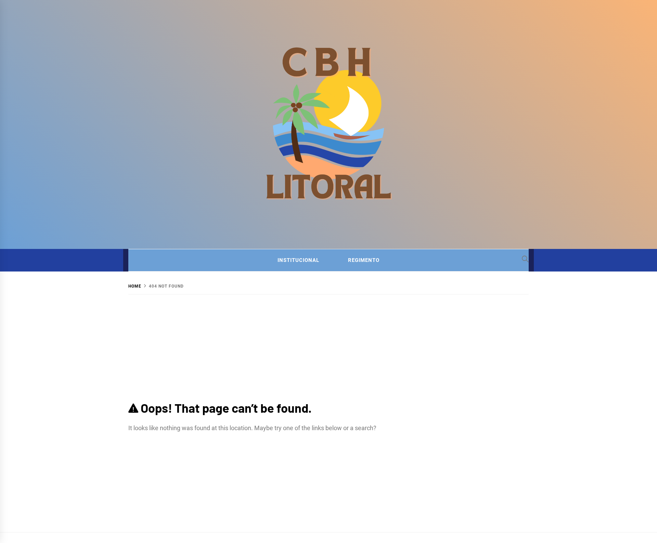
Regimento (363, 260)
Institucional (298, 260)
